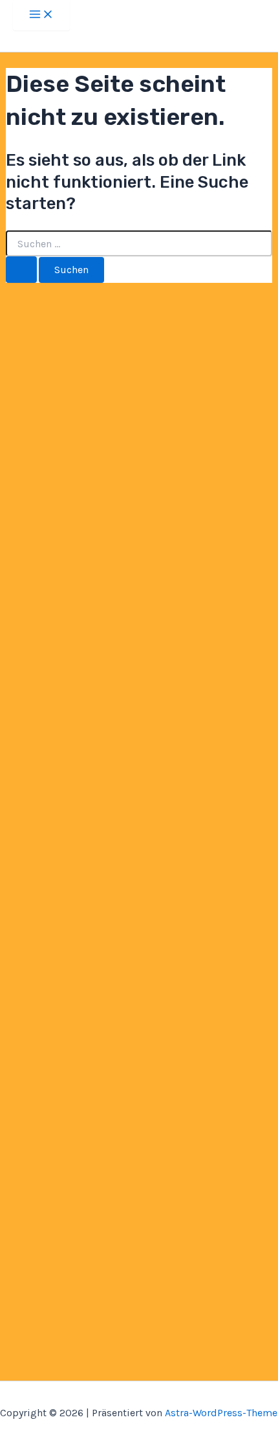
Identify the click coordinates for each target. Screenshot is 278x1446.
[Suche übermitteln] (21, 269)
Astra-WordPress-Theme (221, 1413)
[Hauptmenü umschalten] (41, 15)
